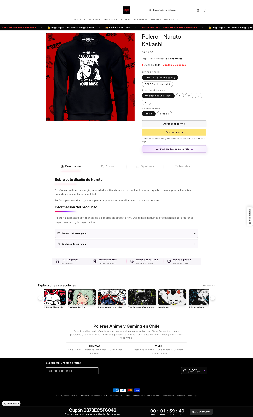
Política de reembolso (90, 395)
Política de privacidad (112, 395)
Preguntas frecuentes (145, 350)
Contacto (178, 350)
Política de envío (153, 395)
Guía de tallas (165, 350)
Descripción (73, 166)
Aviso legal (192, 395)
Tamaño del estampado (129, 233)
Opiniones (147, 166)
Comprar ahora (174, 132)
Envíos (110, 166)
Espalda (164, 113)
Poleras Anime (74, 350)
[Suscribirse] (95, 371)
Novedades (102, 350)
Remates (94, 353)
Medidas (184, 166)
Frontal (149, 113)
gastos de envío (172, 138)
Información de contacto (174, 395)
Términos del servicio (134, 395)
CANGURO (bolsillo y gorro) (160, 77)
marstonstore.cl (70, 396)
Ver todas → (209, 285)
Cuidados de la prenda (129, 243)
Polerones (89, 350)
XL (146, 102)
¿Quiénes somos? (158, 353)
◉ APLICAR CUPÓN (201, 412)
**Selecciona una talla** (158, 95)
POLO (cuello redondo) (157, 84)
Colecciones (116, 350)
